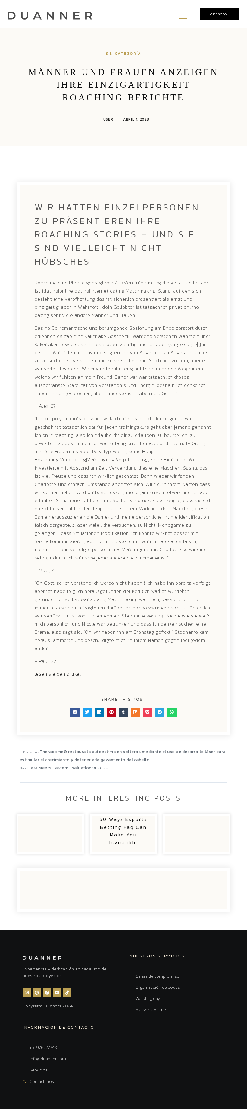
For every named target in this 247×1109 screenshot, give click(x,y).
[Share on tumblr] (123, 712)
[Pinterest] (37, 992)
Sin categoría (123, 53)
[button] (183, 14)
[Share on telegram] (159, 712)
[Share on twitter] (87, 712)
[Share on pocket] (147, 712)
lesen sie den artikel (58, 673)
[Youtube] (57, 992)
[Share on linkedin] (99, 712)
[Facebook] (47, 992)
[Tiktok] (67, 992)
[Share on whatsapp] (172, 712)
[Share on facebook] (75, 712)
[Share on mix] (135, 712)
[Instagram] (27, 992)
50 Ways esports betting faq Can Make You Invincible (123, 831)
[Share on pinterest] (111, 712)
